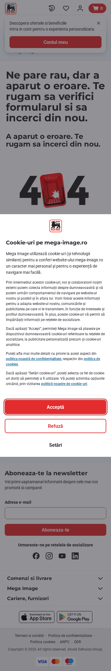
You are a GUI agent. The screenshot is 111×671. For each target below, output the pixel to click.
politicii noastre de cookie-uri (64, 384)
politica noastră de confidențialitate (33, 359)
